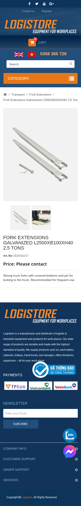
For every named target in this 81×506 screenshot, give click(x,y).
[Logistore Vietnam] (40, 25)
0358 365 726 (53, 54)
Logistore (26, 497)
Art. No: (8, 255)
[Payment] (40, 385)
